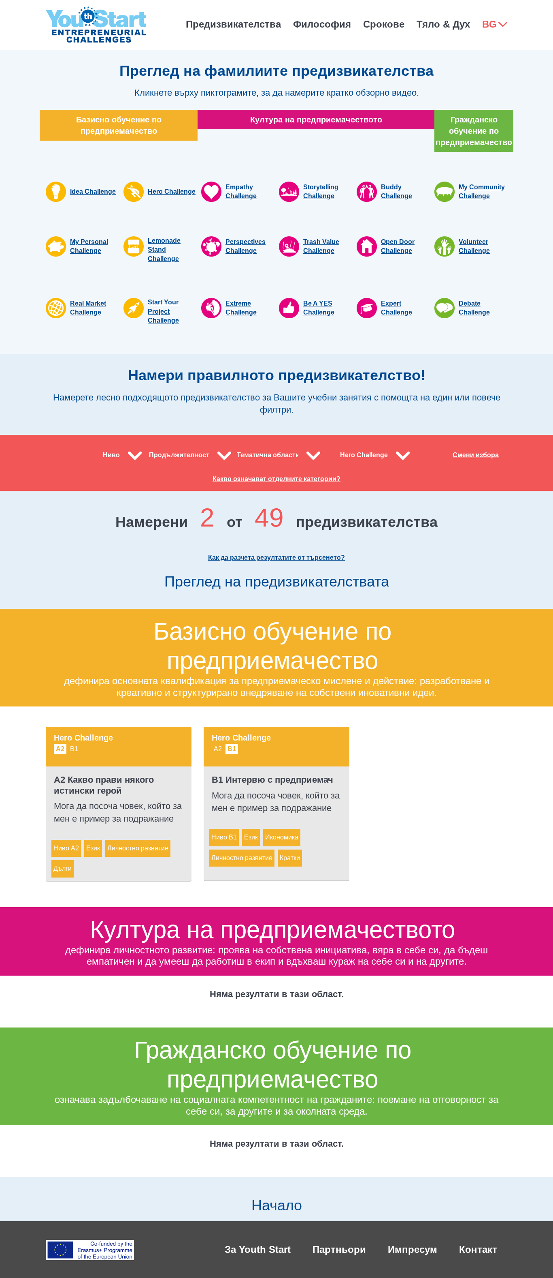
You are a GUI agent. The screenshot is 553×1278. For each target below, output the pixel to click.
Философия (322, 24)
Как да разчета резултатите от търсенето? (276, 557)
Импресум (412, 1249)
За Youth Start (258, 1249)
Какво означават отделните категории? (276, 478)
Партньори (339, 1249)
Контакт (478, 1249)
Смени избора (476, 455)
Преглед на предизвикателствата (276, 581)
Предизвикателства (233, 24)
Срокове (383, 24)
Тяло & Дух (443, 24)
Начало (276, 1205)
